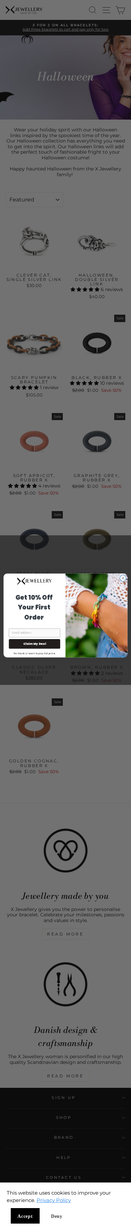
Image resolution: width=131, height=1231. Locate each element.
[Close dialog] (123, 578)
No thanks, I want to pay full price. (34, 653)
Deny (56, 1216)
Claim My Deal (34, 644)
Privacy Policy (54, 1200)
